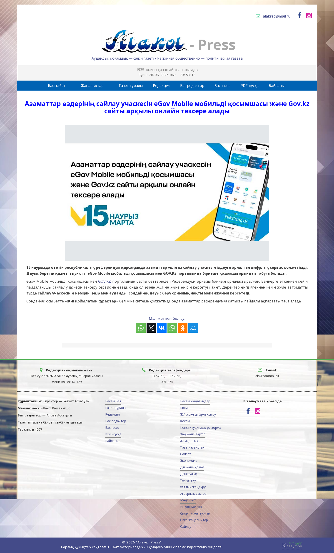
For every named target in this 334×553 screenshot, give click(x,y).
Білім (184, 408)
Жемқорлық (189, 441)
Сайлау (185, 526)
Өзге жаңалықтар (194, 520)
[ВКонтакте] (162, 328)
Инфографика (191, 507)
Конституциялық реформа (200, 427)
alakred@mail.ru (276, 16)
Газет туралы (131, 85)
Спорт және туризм (195, 513)
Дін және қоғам (192, 467)
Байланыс (277, 85)
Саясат (185, 454)
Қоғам (185, 421)
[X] (151, 328)
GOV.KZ (104, 281)
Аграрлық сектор (193, 493)
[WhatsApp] (141, 328)
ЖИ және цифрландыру (198, 414)
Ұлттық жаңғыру (193, 487)
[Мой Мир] (193, 328)
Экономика (188, 460)
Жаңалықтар (92, 85)
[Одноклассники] (182, 328)
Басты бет (57, 85)
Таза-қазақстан (192, 447)
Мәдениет (188, 500)
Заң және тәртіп (192, 434)
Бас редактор (192, 85)
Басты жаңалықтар (195, 401)
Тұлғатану (188, 480)
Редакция (161, 85)
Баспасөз (222, 85)
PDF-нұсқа (250, 85)
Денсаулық (188, 474)
